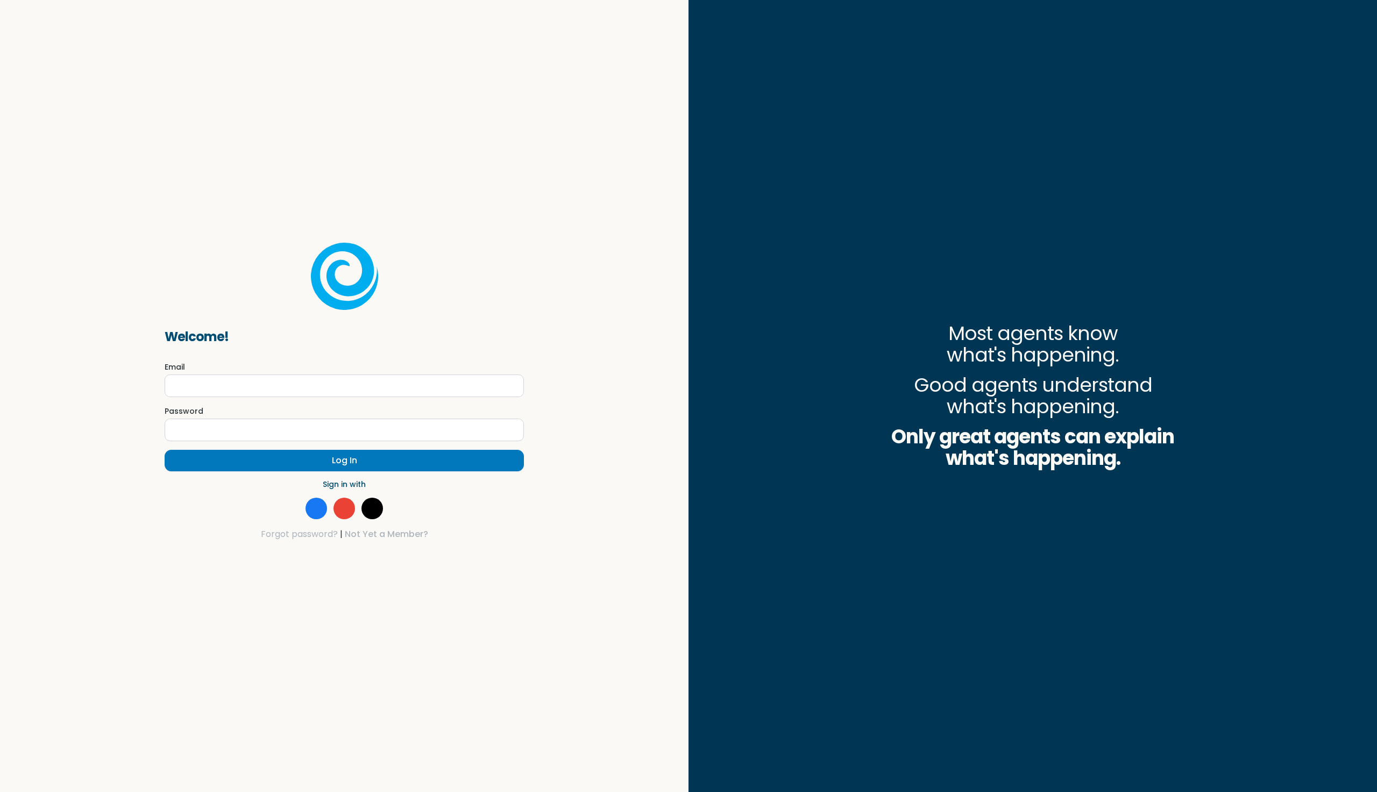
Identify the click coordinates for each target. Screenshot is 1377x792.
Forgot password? (299, 534)
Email (175, 367)
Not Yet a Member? (386, 534)
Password (184, 411)
